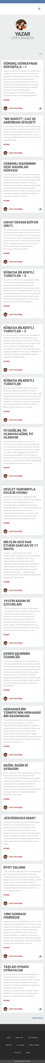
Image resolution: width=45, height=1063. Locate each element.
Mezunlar (9, 1045)
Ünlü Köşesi (20, 1045)
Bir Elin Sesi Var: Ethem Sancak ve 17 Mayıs (20, 545)
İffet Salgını (14, 867)
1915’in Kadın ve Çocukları (16, 602)
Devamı (6, 100)
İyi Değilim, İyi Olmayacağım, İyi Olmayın (18, 434)
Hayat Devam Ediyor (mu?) (20, 224)
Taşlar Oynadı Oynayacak (16, 968)
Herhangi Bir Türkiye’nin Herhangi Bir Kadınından (22, 712)
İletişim (28, 1052)
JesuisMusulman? (19, 818)
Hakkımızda (19, 1037)
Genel (8, 1037)
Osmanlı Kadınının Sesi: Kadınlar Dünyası (19, 167)
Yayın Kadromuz (33, 1037)
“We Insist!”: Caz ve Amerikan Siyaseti (19, 120)
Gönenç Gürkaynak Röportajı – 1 (20, 65)
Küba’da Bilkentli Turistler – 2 (18, 329)
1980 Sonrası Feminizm (14, 915)
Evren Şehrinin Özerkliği (16, 655)
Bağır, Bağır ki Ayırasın (15, 767)
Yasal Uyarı (17, 1052)
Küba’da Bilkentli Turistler (18, 382)
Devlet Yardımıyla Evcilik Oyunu (19, 491)
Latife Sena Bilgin (15, 108)
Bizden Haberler (34, 1045)
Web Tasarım (26, 1061)
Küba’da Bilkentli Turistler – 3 (18, 274)
